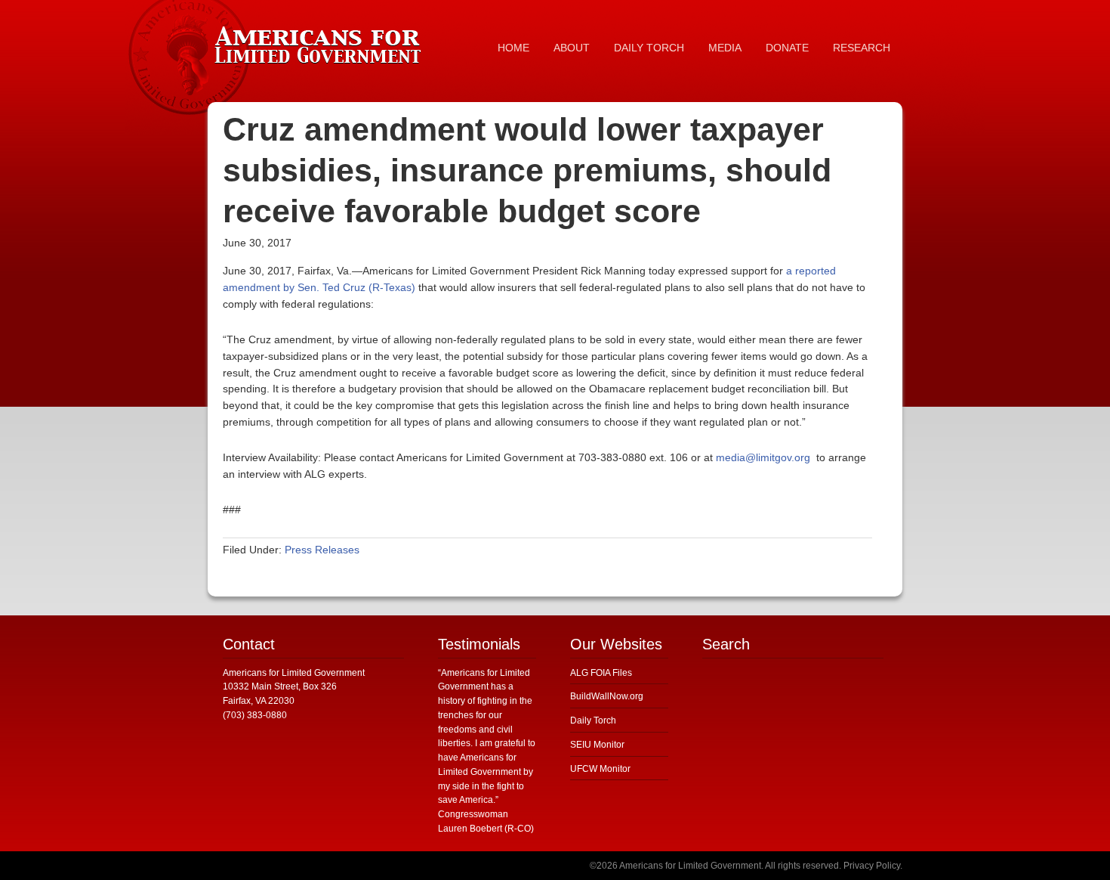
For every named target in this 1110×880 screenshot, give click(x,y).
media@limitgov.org (763, 457)
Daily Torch (593, 720)
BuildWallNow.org (606, 696)
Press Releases (322, 550)
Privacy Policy (871, 865)
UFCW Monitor (600, 769)
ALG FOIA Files (601, 673)
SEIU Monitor (597, 744)
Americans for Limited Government (321, 41)
